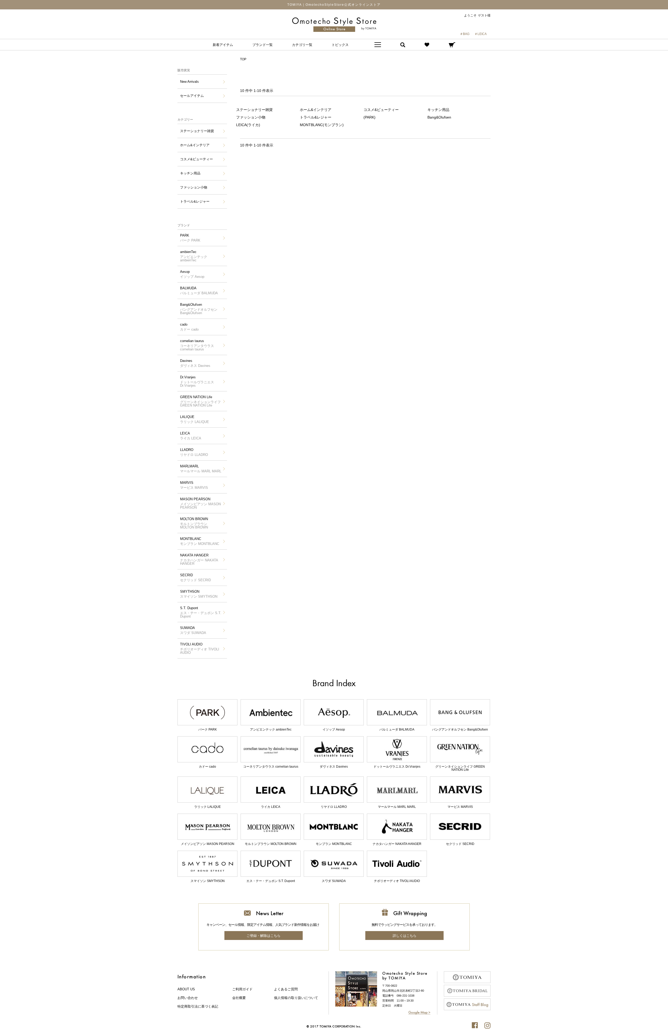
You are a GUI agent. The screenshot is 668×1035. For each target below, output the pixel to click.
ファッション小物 (193, 187)
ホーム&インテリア (195, 145)
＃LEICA (480, 34)
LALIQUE (194, 419)
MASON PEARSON (200, 503)
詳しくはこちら (404, 936)
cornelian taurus (197, 345)
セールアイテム (192, 96)
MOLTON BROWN (194, 523)
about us (186, 989)
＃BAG (464, 34)
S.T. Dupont (200, 612)
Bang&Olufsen (198, 309)
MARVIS (194, 485)
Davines (195, 363)
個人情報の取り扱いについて (296, 998)
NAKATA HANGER (199, 559)
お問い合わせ (187, 998)
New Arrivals (189, 82)
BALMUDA (199, 290)
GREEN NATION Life (200, 401)
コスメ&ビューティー (196, 159)
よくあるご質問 (286, 989)
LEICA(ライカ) (248, 125)
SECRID (195, 577)
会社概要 (239, 998)
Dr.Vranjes (197, 381)
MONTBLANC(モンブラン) (322, 125)
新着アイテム (223, 45)
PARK (190, 237)
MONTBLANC (199, 541)
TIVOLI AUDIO (199, 648)
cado (189, 326)
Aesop (192, 274)
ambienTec (193, 256)
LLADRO (194, 452)
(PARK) (369, 117)
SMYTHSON (198, 594)
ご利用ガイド (242, 989)
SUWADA (193, 630)
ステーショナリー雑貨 (197, 131)
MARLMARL (200, 468)
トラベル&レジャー (195, 201)
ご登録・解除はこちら (264, 936)
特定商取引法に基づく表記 (197, 1006)
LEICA (190, 435)
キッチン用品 (190, 173)
